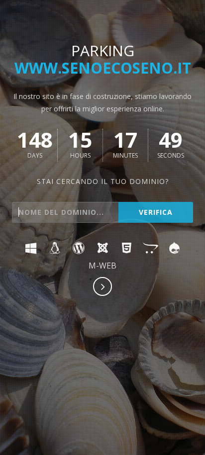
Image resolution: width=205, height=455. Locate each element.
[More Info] (103, 287)
